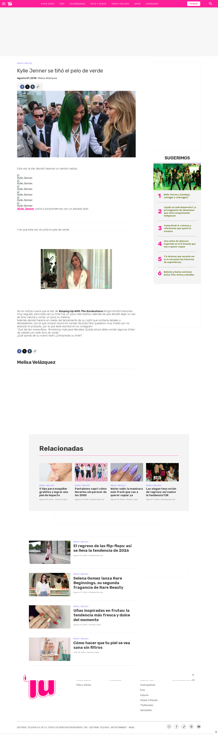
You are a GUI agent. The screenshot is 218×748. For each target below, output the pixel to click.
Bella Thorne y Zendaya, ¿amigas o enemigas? (177, 196)
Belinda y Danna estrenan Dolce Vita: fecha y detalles (179, 273)
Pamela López (61, 499)
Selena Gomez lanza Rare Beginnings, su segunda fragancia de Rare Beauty (98, 583)
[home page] (9, 3)
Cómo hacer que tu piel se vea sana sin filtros (101, 645)
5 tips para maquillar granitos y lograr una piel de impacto (53, 492)
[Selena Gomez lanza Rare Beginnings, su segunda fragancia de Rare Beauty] (49, 584)
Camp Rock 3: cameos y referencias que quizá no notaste (177, 228)
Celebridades (77, 3)
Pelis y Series (98, 3)
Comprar (194, 3)
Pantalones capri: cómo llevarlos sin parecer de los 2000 (91, 492)
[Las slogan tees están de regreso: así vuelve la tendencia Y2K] (162, 472)
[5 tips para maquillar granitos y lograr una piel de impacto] (55, 472)
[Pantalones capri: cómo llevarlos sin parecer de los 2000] (91, 472)
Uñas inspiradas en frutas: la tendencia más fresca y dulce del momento (101, 615)
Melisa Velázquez (47, 78)
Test (62, 3)
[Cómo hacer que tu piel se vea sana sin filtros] (49, 649)
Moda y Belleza (120, 3)
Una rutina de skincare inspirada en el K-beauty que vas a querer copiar (180, 244)
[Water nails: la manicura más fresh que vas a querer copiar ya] (126, 472)
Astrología (152, 3)
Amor (137, 3)
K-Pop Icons (47, 3)
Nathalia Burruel (97, 499)
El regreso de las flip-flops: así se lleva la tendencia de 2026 (102, 548)
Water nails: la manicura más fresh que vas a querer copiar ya (126, 492)
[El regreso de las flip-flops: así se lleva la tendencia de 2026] (49, 552)
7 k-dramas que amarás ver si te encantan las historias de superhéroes (179, 259)
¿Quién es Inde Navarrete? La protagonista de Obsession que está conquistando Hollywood (180, 211)
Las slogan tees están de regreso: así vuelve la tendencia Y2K (161, 492)
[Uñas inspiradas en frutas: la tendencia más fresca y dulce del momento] (49, 617)
